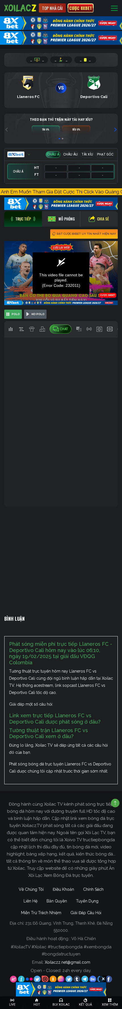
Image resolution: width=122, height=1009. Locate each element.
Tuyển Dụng (87, 901)
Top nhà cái (52, 8)
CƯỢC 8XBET (80, 8)
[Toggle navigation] (114, 8)
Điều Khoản (63, 889)
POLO (16, 314)
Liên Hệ (30, 901)
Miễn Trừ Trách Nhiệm (41, 912)
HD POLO (38, 314)
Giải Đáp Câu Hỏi (85, 912)
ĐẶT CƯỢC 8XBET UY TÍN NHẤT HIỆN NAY (86, 233)
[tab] (23, 219)
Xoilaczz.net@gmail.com (67, 962)
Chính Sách (93, 889)
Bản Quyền (57, 901)
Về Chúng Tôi (31, 889)
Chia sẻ (103, 219)
